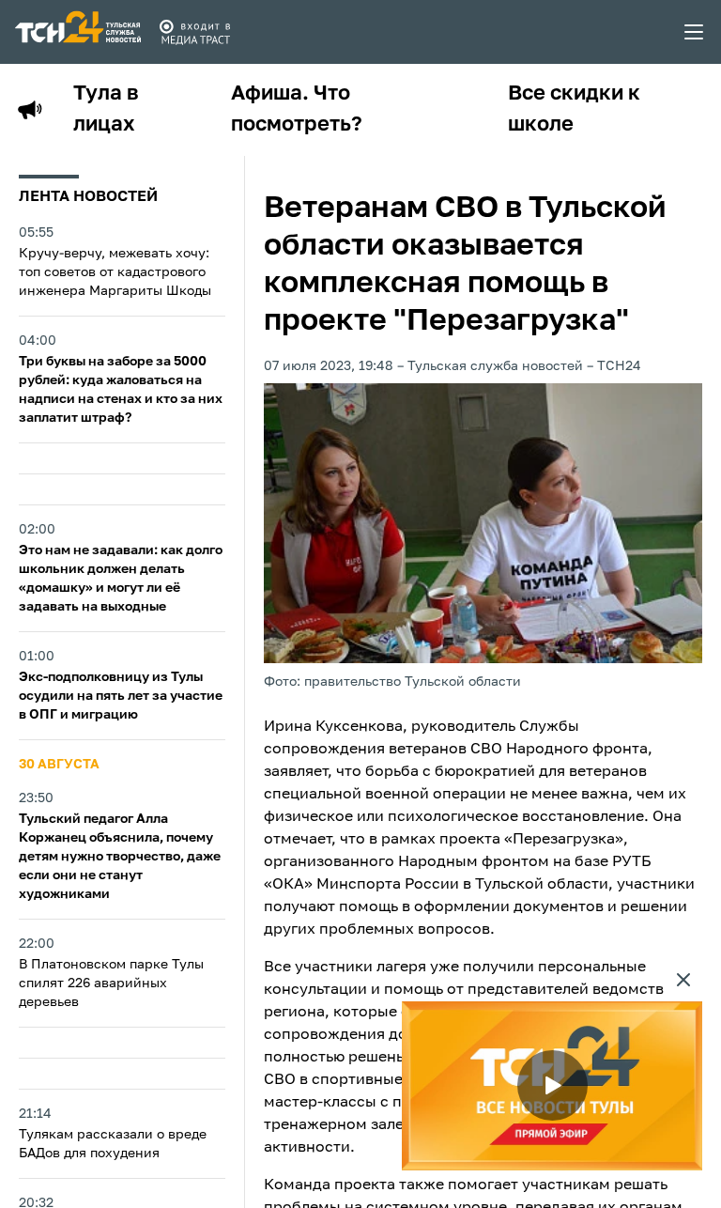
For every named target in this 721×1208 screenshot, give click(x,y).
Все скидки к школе (574, 109)
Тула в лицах (106, 109)
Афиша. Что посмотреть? (296, 109)
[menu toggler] (694, 32)
